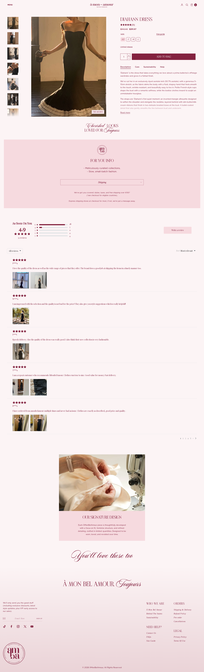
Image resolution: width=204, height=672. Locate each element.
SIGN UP (39, 618)
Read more (125, 113)
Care (137, 67)
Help (162, 67)
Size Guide (151, 641)
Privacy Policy (180, 637)
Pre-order (178, 618)
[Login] (182, 5)
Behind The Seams (154, 614)
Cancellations (179, 621)
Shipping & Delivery (182, 610)
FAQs (148, 637)
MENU (10, 5)
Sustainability (149, 67)
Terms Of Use (179, 641)
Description (125, 67)
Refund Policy (180, 614)
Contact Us (151, 633)
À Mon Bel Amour (154, 610)
